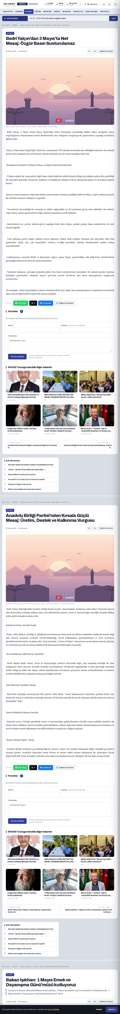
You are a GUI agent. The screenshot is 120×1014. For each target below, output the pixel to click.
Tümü (113, 18)
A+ (95, 51)
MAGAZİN (66, 11)
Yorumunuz (12, 336)
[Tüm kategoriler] (115, 4)
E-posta (73, 325)
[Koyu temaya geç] (109, 4)
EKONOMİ (47, 11)
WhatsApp (22, 303)
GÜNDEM (19, 11)
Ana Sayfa (5, 25)
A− (90, 51)
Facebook (47, 303)
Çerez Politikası (53, 1009)
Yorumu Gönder (17, 357)
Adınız (10, 325)
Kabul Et (111, 1009)
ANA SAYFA (8, 11)
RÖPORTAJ (105, 11)
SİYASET (28, 11)
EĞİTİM (38, 11)
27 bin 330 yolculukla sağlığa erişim (48, 18)
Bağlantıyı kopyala (106, 51)
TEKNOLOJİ (78, 11)
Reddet (99, 1009)
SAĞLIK (57, 11)
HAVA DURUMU (91, 11)
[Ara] (103, 4)
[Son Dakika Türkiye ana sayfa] (20, 4)
